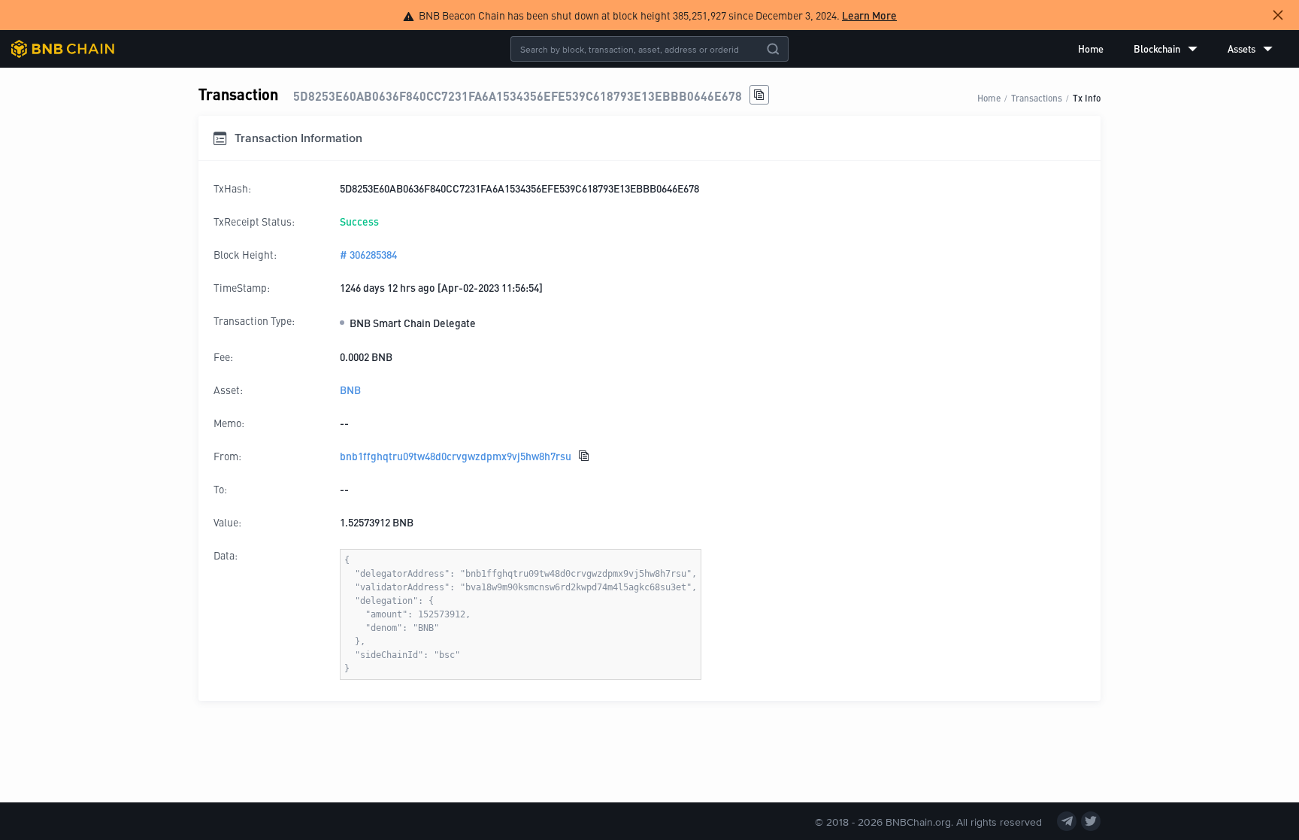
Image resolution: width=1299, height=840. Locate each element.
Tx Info (1087, 97)
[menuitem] (1091, 49)
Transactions (1036, 97)
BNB (350, 389)
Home (1091, 48)
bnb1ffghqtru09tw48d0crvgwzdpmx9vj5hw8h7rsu (455, 456)
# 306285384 (368, 254)
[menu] (1175, 49)
